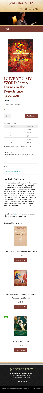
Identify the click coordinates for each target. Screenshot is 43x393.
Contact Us (17, 388)
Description (8, 166)
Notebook (16, 214)
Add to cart (31, 116)
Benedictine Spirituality (18, 154)
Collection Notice (37, 388)
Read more (21, 350)
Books (28, 154)
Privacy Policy (26, 388)
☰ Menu (34, 9)
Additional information (12, 172)
